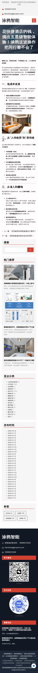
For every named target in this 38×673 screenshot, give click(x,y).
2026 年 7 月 (12, 433)
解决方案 (10, 412)
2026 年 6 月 (12, 435)
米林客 (22, 518)
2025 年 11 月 (12, 449)
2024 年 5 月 (12, 488)
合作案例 (10, 386)
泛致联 (20, 513)
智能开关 (10, 393)
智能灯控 (10, 396)
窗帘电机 (10, 405)
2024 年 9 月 (12, 479)
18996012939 (10, 552)
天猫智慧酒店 (23, 658)
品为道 (9, 513)
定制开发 (10, 389)
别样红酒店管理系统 (26, 656)
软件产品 (10, 414)
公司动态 (10, 384)
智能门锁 (10, 398)
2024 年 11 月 (12, 475)
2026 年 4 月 (12, 440)
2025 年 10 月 (12, 451)
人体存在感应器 (12, 382)
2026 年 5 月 (12, 438)
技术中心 (10, 391)
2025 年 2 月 (12, 468)
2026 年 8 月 (12, 431)
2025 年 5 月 (12, 461)
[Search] (30, 249)
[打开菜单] (34, 20)
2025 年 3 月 (12, 465)
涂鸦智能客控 (8, 653)
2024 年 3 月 (12, 493)
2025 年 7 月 (12, 456)
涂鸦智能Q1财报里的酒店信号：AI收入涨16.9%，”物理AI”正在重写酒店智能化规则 (16, 629)
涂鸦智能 (10, 20)
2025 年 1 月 (12, 470)
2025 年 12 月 (12, 447)
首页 (9, 416)
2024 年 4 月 (12, 491)
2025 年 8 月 (12, 454)
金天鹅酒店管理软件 (12, 656)
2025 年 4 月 (12, 463)
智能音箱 (10, 400)
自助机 (10, 409)
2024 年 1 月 (12, 498)
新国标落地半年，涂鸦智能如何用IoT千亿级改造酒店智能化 (18, 639)
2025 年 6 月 (12, 458)
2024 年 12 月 (12, 472)
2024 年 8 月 (12, 482)
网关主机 (10, 407)
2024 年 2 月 (12, 495)
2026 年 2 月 (12, 445)
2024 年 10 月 (12, 477)
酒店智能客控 (18, 653)
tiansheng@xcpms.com (14, 14)
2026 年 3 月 (12, 442)
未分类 (10, 403)
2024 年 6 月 (12, 486)
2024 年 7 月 (12, 484)
